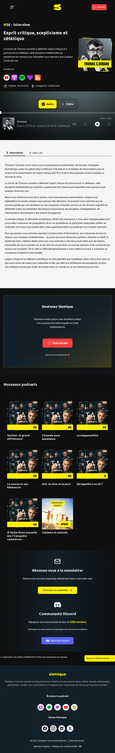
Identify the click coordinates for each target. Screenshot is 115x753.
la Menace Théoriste (51, 169)
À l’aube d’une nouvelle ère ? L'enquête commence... (22, 536)
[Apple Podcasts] (14, 78)
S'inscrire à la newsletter (55, 590)
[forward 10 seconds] (109, 124)
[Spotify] (22, 78)
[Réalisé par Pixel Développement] (80, 746)
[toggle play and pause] (97, 124)
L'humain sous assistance (51, 436)
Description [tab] (16, 152)
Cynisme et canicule (55, 532)
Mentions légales (42, 746)
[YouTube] (7, 78)
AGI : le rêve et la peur (56, 484)
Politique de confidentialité (65, 746)
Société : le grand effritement (18, 436)
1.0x (74, 124)
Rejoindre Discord (59, 640)
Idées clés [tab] (38, 152)
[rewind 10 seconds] (85, 124)
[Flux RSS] (38, 78)
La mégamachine (87, 435)
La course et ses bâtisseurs (17, 485)
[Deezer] (30, 78)
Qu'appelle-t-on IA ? (89, 484)
